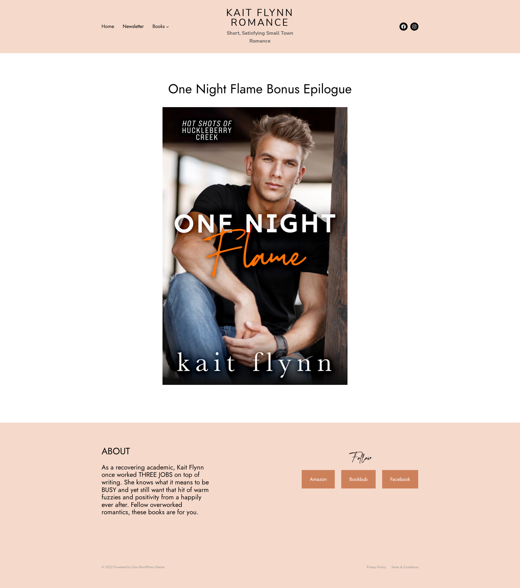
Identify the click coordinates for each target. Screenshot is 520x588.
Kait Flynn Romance (260, 17)
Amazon (318, 479)
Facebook (400, 479)
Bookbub (358, 479)
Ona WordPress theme (148, 567)
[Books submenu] (167, 26)
